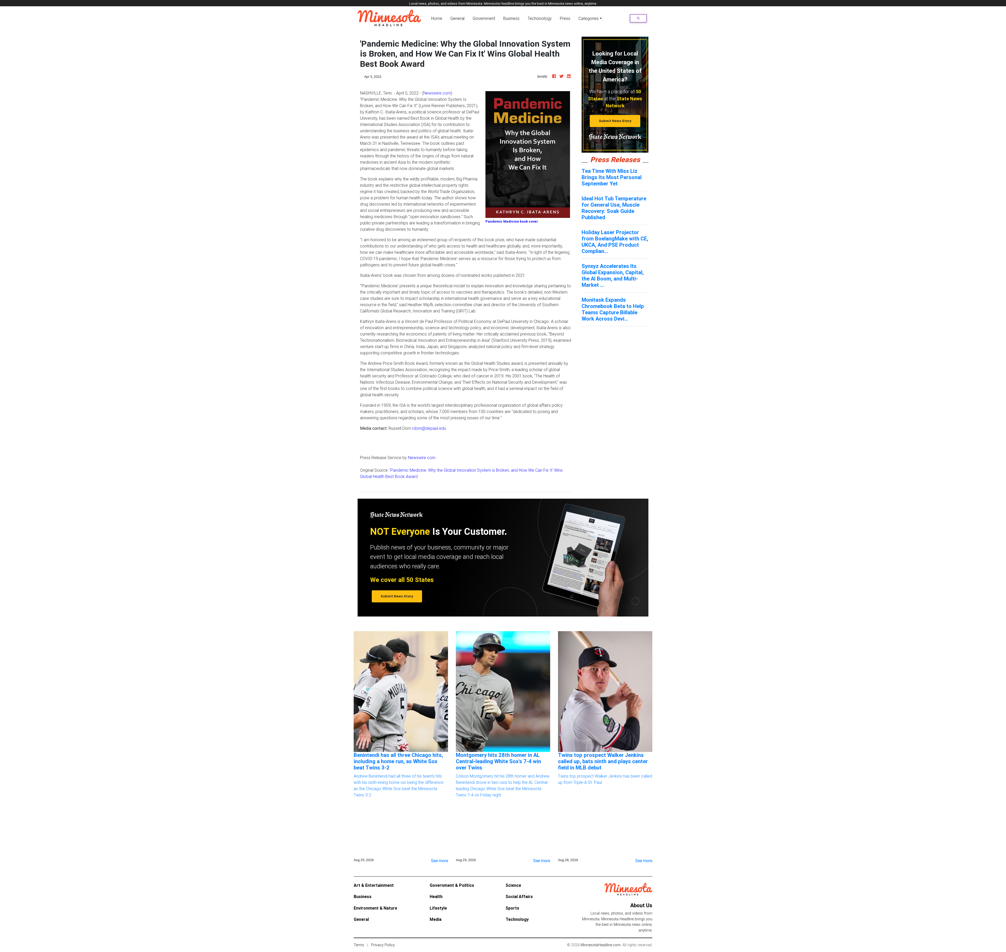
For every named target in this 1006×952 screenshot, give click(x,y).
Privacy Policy (383, 945)
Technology (517, 919)
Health (436, 896)
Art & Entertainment (374, 885)
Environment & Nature (375, 908)
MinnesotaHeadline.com (601, 945)
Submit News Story (615, 121)
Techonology (540, 18)
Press (565, 18)
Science (513, 885)
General (457, 18)
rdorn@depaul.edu (429, 428)
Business (511, 18)
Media (435, 919)
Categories (588, 18)
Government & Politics (452, 885)
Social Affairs (519, 896)
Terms (359, 945)
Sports (512, 908)
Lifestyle (438, 908)
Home (437, 18)
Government (484, 18)
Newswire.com (437, 93)
